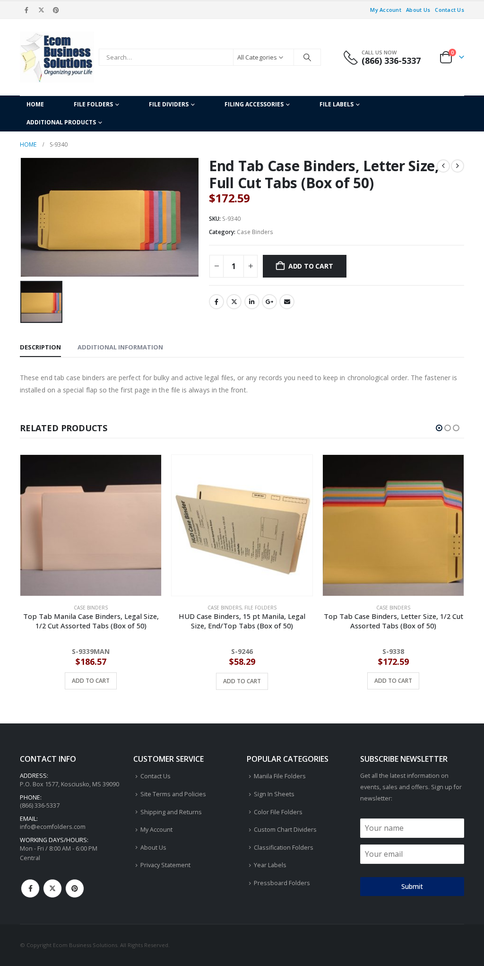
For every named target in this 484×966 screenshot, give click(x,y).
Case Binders (255, 232)
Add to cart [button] (91, 681)
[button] (439, 428)
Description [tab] (40, 347)
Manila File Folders (280, 776)
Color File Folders (278, 812)
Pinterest (74, 888)
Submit (412, 886)
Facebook (216, 301)
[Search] (307, 57)
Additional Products (61, 122)
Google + (269, 301)
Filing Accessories (254, 104)
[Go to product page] (90, 525)
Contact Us (449, 9)
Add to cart (310, 265)
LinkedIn (251, 301)
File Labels (337, 104)
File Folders (93, 104)
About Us (418, 9)
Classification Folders (283, 848)
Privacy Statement (165, 865)
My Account (385, 9)
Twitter (234, 301)
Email (286, 301)
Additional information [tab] (120, 347)
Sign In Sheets (274, 794)
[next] (457, 166)
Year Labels (270, 865)
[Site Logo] (57, 57)
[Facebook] (26, 10)
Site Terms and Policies (173, 794)
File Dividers (169, 104)
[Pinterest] (56, 10)
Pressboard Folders (282, 883)
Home (35, 104)
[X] (41, 10)
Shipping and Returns (171, 812)
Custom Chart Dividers (285, 830)
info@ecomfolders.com (53, 827)
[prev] (443, 166)
